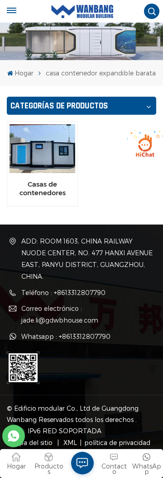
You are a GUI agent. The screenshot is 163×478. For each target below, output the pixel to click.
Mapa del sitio (32, 442)
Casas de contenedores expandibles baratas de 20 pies (42, 188)
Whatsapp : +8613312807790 (65, 336)
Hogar (24, 73)
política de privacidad (117, 442)
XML (69, 442)
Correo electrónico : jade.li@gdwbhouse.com (59, 314)
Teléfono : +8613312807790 (63, 292)
